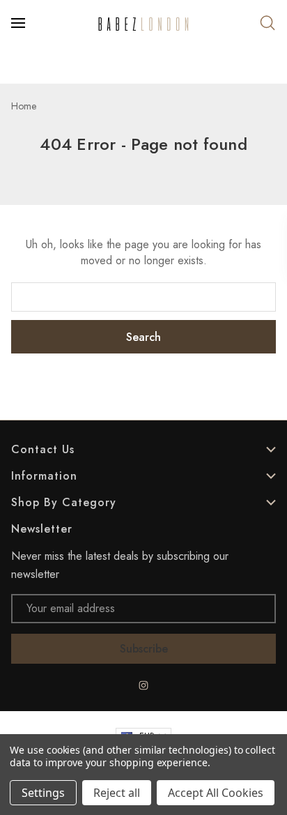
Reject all (116, 792)
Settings (43, 792)
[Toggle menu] (19, 23)
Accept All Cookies (215, 792)
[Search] (267, 23)
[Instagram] (143, 685)
